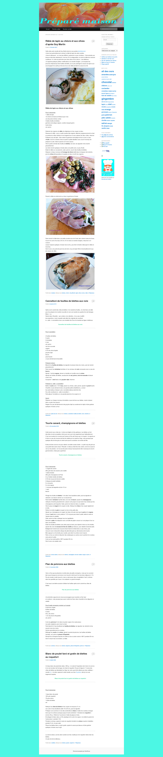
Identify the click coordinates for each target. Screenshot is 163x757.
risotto (108, 120)
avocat (103, 77)
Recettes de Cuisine (106, 179)
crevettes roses (107, 91)
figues (107, 93)
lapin (77, 293)
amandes (105, 74)
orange (108, 109)
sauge (109, 123)
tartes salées (54, 554)
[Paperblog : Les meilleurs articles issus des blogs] (106, 152)
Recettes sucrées (67, 29)
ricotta (104, 120)
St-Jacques (105, 126)
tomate (111, 126)
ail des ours (108, 71)
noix (83, 413)
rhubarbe (113, 118)
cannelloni (70, 413)
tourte (87, 554)
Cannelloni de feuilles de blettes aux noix (67, 300)
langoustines (111, 101)
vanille (104, 128)
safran (104, 123)
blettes (63, 293)
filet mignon (111, 93)
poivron (82, 645)
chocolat (107, 82)
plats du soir (54, 413)
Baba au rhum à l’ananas (108, 62)
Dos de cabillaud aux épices (109, 60)
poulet (67, 743)
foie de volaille (78, 554)
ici (50, 672)
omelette (86, 413)
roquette (112, 120)
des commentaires (108, 136)
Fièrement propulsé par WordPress (81, 751)
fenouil (103, 93)
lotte (107, 104)
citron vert (109, 85)
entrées (53, 645)
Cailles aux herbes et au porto (109, 57)
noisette (113, 107)
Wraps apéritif (105, 64)
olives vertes (81, 293)
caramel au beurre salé (106, 79)
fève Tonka (114, 95)
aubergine (112, 75)
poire (103, 115)
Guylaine (78, 672)
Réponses (91, 293)
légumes (68, 645)
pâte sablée (106, 117)
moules (104, 107)
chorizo (114, 82)
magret (84, 554)
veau (107, 128)
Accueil (48, 29)
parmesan (105, 112)
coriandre (105, 88)
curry (114, 91)
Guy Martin (72, 293)
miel (110, 104)
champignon (71, 554)
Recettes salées (56, 29)
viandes (53, 293)
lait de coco (105, 102)
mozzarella (108, 107)
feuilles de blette (77, 413)
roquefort (72, 743)
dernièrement (81, 51)
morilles (113, 104)
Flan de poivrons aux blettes (60, 564)
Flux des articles (107, 135)
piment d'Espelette (75, 645)
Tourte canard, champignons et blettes (66, 423)
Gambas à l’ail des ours (108, 58)
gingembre (108, 98)
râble (86, 293)
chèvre (67, 293)
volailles (53, 743)
